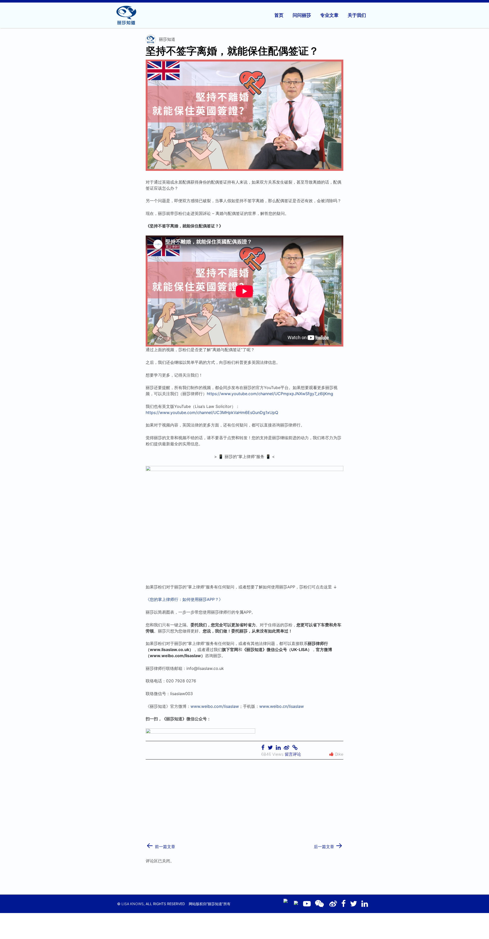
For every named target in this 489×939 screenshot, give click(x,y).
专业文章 (329, 15)
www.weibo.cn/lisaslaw (281, 706)
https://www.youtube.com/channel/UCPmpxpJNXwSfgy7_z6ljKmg (270, 393)
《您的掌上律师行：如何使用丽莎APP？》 (184, 599)
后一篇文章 (328, 845)
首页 (278, 15)
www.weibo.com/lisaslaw (215, 706)
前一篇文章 (160, 845)
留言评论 (293, 754)
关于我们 (357, 15)
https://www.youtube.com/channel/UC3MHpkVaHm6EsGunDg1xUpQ (212, 412)
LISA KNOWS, (133, 904)
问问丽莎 (302, 15)
